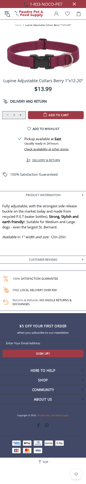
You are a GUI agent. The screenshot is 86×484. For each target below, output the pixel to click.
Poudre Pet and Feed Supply (29, 14)
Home (18, 25)
